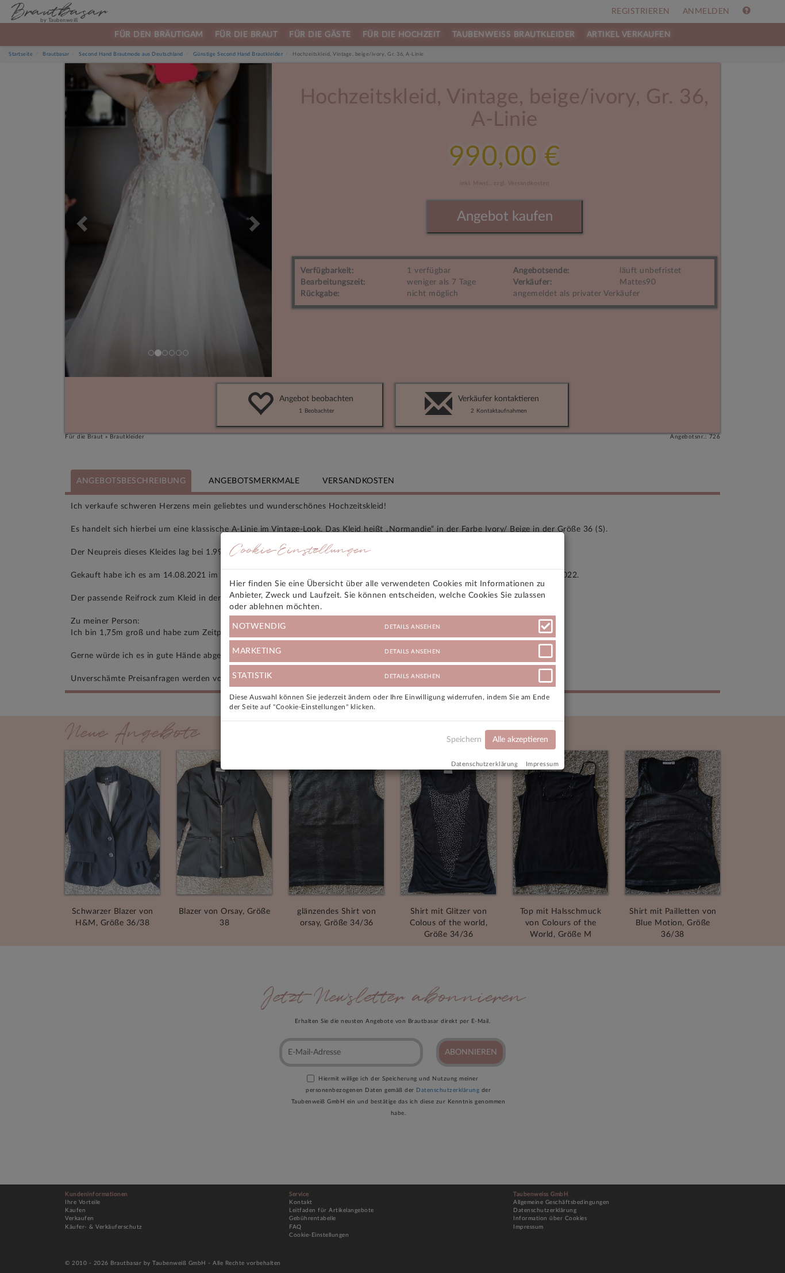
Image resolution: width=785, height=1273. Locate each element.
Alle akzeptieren (520, 740)
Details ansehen (412, 627)
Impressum (542, 764)
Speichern (464, 740)
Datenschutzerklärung (484, 764)
